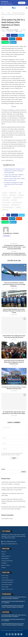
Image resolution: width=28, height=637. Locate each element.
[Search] (1, 8)
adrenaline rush (12, 192)
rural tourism (5, 204)
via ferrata (18, 207)
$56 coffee (4, 192)
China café (4, 195)
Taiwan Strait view (15, 204)
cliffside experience (6, 197)
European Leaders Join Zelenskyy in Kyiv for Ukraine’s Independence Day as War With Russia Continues (13, 501)
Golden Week (14, 200)
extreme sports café (17, 197)
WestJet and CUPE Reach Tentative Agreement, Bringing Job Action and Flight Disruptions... (14, 284)
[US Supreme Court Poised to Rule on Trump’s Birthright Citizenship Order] (14, 376)
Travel (8, 13)
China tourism (12, 195)
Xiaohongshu (5, 209)
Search (3, 469)
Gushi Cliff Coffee (6, 202)
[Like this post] (8, 35)
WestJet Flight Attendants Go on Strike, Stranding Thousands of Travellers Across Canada (14, 311)
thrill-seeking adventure (7, 207)
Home (2, 13)
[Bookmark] (24, 266)
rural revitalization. (17, 202)
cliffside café (21, 195)
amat (20, 192)
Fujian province (5, 200)
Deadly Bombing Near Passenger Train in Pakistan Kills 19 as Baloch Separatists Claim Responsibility (14, 170)
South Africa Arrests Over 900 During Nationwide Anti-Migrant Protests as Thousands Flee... (14, 362)
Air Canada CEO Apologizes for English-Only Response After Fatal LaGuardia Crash (13, 184)
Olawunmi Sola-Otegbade (12, 30)
